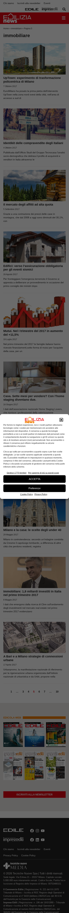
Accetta (34, 479)
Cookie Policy (26, 494)
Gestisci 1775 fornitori (16, 473)
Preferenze (34, 488)
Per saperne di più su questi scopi (43, 473)
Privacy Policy (40, 494)
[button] (61, 420)
